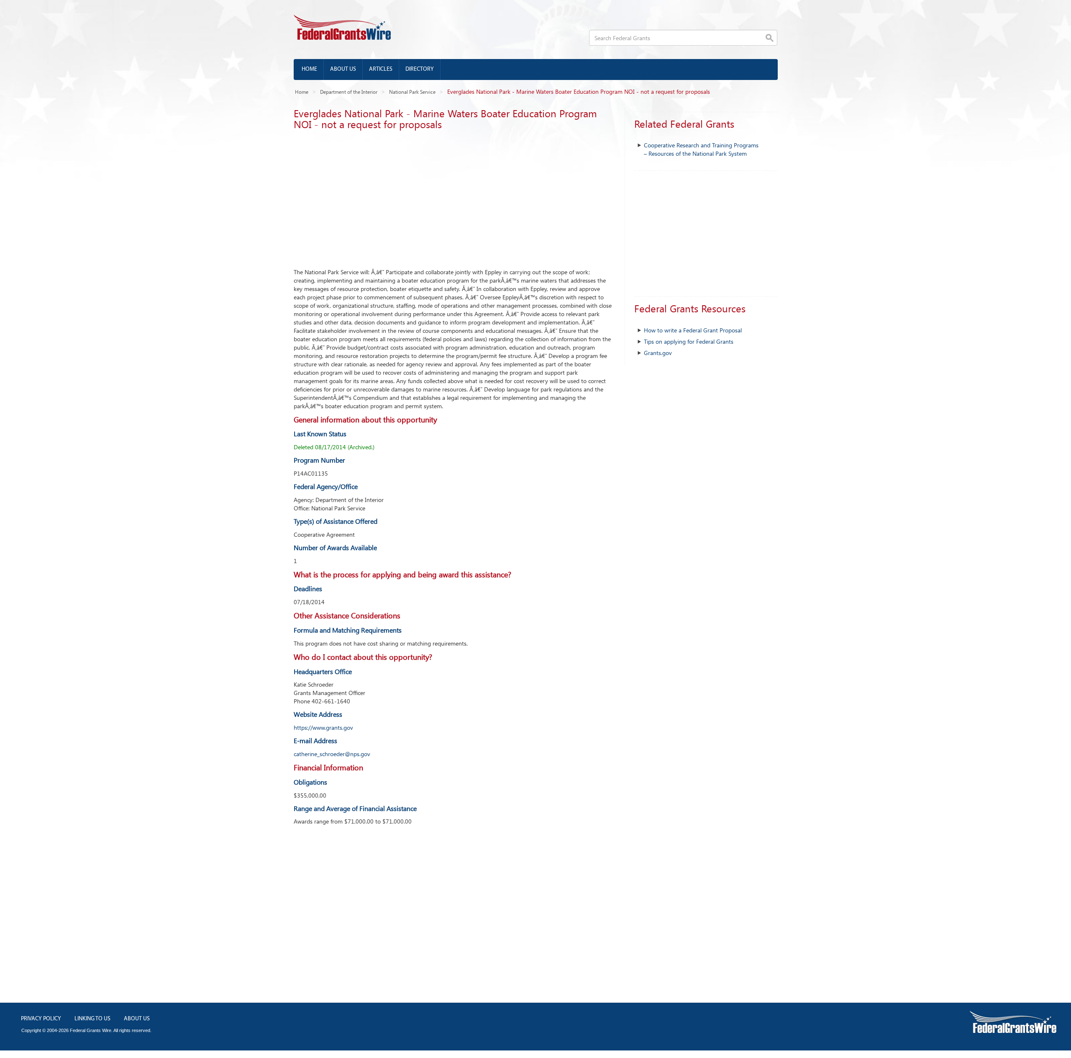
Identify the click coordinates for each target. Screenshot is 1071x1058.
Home (309, 69)
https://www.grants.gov (323, 727)
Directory (419, 69)
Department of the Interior (348, 91)
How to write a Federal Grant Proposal (693, 330)
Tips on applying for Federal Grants (688, 341)
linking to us (92, 1019)
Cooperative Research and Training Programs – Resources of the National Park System (701, 149)
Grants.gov (658, 353)
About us (343, 69)
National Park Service (412, 91)
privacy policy (41, 1019)
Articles (380, 69)
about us (137, 1019)
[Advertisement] (453, 196)
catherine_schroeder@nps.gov (332, 754)
